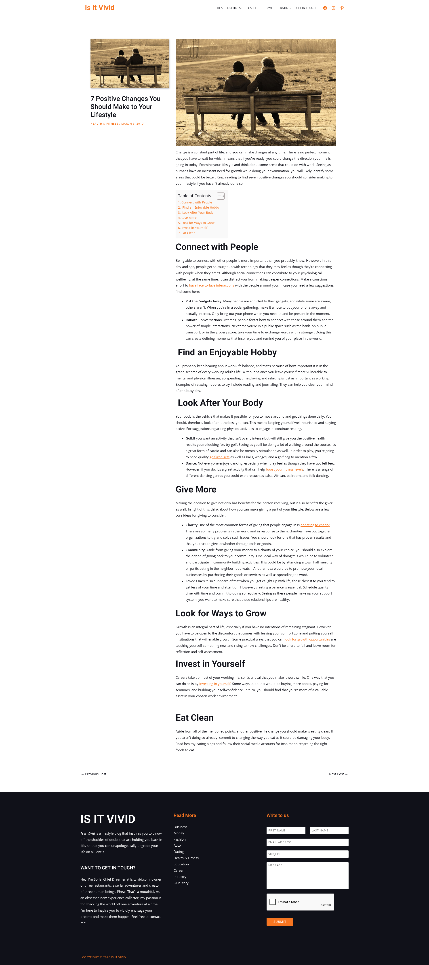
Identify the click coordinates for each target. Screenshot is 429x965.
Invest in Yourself (194, 228)
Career (253, 8)
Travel (269, 8)
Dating (285, 8)
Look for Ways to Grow (197, 223)
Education (181, 864)
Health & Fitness (229, 8)
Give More (189, 218)
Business (180, 827)
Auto (177, 845)
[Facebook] (325, 8)
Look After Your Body (197, 213)
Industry (180, 876)
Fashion (180, 839)
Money (179, 833)
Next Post (338, 774)
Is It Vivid (99, 7)
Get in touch (306, 8)
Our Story (181, 883)
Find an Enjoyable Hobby (200, 207)
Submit (279, 921)
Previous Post (93, 774)
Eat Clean (188, 233)
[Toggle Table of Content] (218, 196)
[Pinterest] (342, 8)
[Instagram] (334, 8)
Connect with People (196, 202)
